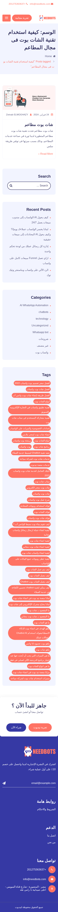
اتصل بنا (51, 835)
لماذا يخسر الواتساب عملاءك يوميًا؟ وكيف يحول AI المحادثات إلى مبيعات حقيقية (31, 234)
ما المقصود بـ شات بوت (39, 610)
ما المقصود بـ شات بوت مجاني (35, 616)
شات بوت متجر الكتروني (38, 487)
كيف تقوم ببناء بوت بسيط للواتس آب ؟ (31, 524)
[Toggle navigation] (6, 18)
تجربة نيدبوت (40, 727)
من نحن (51, 842)
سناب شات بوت (42, 481)
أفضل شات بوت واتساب (38, 389)
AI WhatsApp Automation (34, 305)
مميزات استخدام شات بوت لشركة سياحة (30, 678)
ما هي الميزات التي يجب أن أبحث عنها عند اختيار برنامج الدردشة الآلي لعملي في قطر (30, 657)
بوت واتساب (25, 446)
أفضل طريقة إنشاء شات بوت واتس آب (31, 395)
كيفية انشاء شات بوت (39, 540)
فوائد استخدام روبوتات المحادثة (35, 506)
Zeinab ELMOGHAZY (17, 114)
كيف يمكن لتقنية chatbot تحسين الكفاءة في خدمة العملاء (31, 589)
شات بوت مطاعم (39, 124)
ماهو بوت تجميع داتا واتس (38, 643)
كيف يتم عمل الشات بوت (38, 569)
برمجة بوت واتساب (22, 440)
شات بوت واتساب (41, 493)
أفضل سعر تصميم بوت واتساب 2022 (32, 383)
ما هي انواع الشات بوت (39, 666)
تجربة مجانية (22, 18)
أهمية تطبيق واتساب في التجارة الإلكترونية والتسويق (30, 409)
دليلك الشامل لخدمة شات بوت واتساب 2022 (31, 473)
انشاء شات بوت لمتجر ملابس (36, 434)
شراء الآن (16, 727)
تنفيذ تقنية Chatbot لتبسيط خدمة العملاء (31, 453)
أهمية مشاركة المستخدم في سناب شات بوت (31, 420)
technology (42, 318)
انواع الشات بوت (42, 440)
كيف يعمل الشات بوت (39, 575)
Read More (46, 153)
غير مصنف (42, 345)
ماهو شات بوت (43, 649)
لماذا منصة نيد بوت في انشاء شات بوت (31, 598)
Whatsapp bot (40, 332)
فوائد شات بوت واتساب (39, 518)
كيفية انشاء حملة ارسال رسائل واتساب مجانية (31, 532)
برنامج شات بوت (42, 446)
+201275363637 (17, 4)
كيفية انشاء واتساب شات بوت (36, 553)
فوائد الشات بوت (42, 512)
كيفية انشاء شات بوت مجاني (36, 547)
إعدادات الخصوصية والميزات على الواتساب (29, 428)
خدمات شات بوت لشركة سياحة (34, 459)
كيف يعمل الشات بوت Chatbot (35, 581)
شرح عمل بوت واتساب (39, 500)
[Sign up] (4, 783)
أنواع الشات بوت (42, 401)
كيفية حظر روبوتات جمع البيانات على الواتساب (32, 561)
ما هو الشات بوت (42, 622)
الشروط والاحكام (46, 809)
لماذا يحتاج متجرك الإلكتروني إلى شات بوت (29, 604)
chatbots (43, 312)
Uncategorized (40, 325)
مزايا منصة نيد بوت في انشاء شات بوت (31, 672)
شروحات (43, 339)
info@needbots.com (40, 4)
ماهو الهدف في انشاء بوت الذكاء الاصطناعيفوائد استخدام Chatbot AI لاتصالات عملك (33, 633)
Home (48, 56)
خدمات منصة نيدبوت (40, 465)
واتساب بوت (41, 352)
